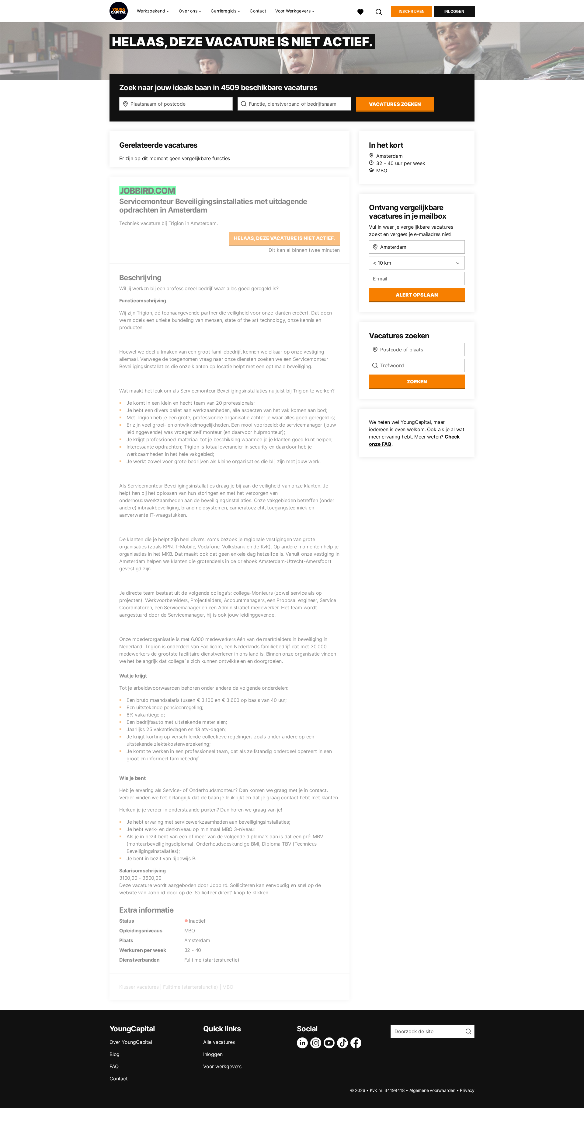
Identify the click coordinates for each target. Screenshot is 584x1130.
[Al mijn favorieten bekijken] (360, 11)
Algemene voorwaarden (432, 1090)
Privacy (467, 1090)
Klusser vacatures (139, 987)
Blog (114, 1054)
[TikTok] (343, 1042)
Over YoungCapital (130, 1042)
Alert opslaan (417, 295)
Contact (258, 10)
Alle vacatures (219, 1042)
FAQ (113, 1066)
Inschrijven (412, 11)
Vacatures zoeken (395, 104)
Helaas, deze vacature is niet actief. (284, 238)
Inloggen (454, 11)
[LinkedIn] (303, 1042)
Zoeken (417, 381)
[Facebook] (357, 1042)
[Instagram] (317, 1042)
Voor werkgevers (222, 1066)
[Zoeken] (379, 11)
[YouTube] (330, 1042)
